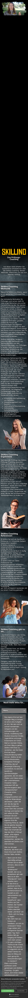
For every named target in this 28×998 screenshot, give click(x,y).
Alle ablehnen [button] (20, 990)
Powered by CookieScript (14, 996)
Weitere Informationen (12, 988)
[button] (14, 994)
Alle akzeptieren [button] (8, 990)
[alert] (14, 987)
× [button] (26, 978)
